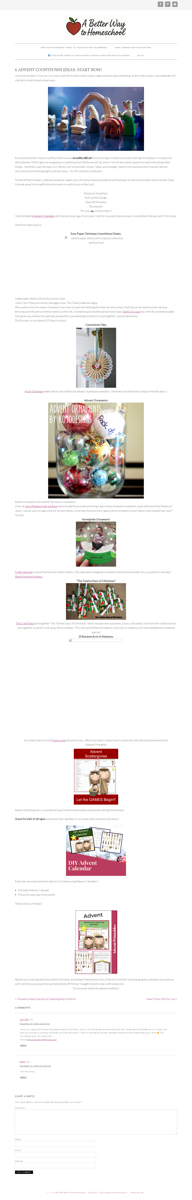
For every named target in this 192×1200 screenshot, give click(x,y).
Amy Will (24, 1019)
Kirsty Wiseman (34, 391)
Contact (93, 1192)
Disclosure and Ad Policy (113, 1192)
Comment (20, 1108)
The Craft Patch (25, 623)
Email (18, 1150)
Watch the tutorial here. (29, 576)
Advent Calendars (44, 216)
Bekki (22, 1061)
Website (19, 1161)
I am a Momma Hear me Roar (41, 506)
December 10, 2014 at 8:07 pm (35, 1023)
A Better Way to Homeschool (96, 25)
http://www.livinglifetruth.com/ (42, 1039)
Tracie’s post (58, 740)
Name (18, 1139)
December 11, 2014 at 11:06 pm (35, 1065)
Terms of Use (137, 1192)
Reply (23, 1045)
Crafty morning (24, 572)
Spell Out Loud (132, 311)
